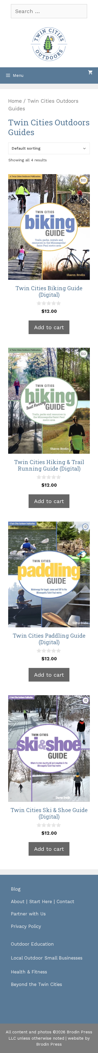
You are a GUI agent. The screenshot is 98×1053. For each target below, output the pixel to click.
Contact (65, 901)
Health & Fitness (29, 972)
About (17, 901)
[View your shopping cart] (90, 72)
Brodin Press (49, 1044)
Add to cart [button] (49, 327)
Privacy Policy (26, 926)
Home (15, 101)
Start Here (40, 901)
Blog (16, 889)
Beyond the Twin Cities (36, 984)
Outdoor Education (32, 944)
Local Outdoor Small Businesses (46, 958)
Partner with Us (28, 913)
